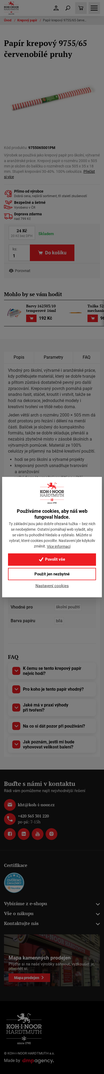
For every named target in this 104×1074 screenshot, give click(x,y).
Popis (19, 357)
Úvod (8, 20)
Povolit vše (54, 559)
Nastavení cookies (52, 585)
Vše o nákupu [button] (19, 913)
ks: (15, 249)
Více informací (58, 546)
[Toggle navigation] (68, 8)
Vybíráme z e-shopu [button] (25, 903)
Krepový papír (27, 20)
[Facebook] (10, 834)
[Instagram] (51, 834)
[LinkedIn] (24, 834)
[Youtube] (37, 834)
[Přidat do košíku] (31, 318)
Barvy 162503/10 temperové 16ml (41, 308)
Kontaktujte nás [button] (21, 923)
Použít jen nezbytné (52, 573)
